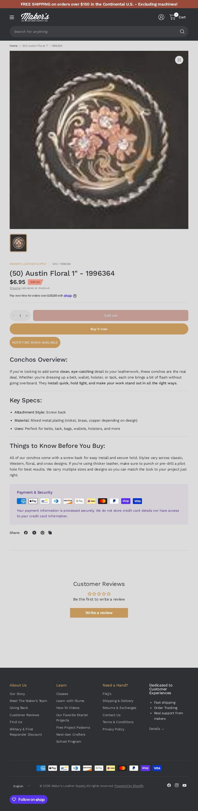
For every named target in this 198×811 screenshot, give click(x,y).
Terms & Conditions (118, 722)
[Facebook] (169, 785)
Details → (156, 729)
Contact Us (111, 715)
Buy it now (99, 329)
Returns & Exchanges (119, 708)
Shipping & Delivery (118, 701)
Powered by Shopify (128, 786)
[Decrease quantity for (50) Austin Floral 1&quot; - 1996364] (13, 315)
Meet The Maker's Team (28, 701)
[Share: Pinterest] (42, 533)
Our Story (17, 694)
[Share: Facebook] (26, 533)
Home (14, 45)
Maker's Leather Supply (28, 264)
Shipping (15, 288)
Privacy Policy (113, 729)
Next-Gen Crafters (70, 734)
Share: (15, 532)
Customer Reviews (24, 715)
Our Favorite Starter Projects (72, 717)
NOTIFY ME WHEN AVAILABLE (35, 342)
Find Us (16, 722)
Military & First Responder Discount (26, 731)
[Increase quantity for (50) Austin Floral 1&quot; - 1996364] (26, 315)
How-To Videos (67, 708)
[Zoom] (179, 60)
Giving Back (19, 708)
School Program (68, 741)
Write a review (99, 612)
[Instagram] (177, 785)
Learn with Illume (70, 701)
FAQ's (107, 694)
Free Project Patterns (73, 727)
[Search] (182, 31)
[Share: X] (34, 533)
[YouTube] (184, 785)
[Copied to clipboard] (50, 533)
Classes (62, 694)
